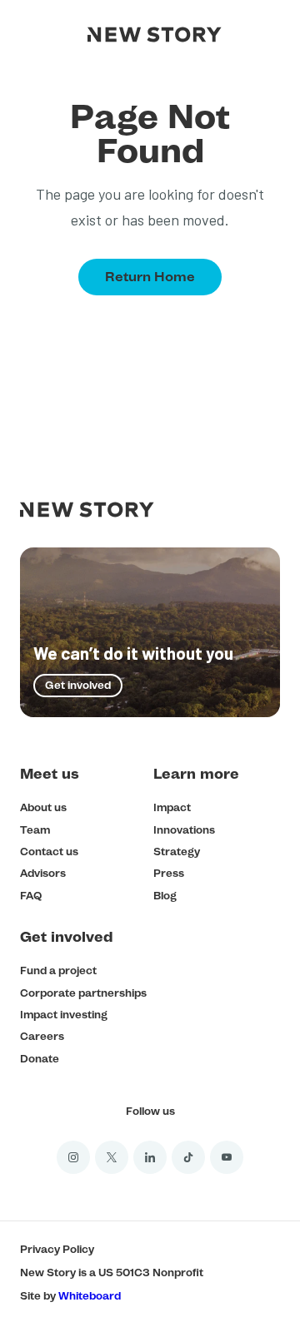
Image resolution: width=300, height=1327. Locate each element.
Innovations (184, 830)
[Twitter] (111, 1157)
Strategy (176, 851)
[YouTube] (226, 1157)
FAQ (31, 895)
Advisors (43, 873)
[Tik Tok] (188, 1157)
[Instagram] (73, 1157)
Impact (172, 807)
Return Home (150, 277)
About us (43, 807)
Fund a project (58, 970)
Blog (165, 895)
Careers (42, 1036)
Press (168, 873)
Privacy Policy (57, 1249)
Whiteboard (89, 1296)
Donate (39, 1058)
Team (35, 830)
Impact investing (64, 1014)
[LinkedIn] (150, 1157)
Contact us (49, 851)
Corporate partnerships (83, 993)
